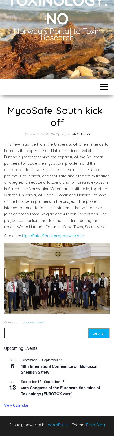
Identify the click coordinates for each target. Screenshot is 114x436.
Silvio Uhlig (78, 134)
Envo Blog (95, 424)
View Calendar (16, 405)
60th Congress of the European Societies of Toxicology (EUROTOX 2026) (60, 390)
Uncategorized (32, 322)
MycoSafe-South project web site (53, 235)
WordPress (58, 424)
